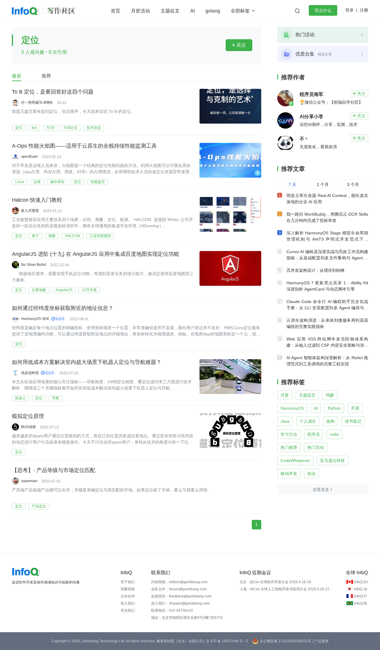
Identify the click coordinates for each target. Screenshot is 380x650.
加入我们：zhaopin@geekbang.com (180, 603)
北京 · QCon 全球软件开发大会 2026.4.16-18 (275, 582)
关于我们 (128, 582)
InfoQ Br (360, 603)
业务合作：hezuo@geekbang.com (179, 589)
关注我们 (128, 610)
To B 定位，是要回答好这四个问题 (53, 92)
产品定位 (39, 506)
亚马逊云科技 (332, 460)
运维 (37, 182)
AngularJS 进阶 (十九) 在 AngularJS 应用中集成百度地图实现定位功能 (95, 254)
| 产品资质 (321, 641)
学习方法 (289, 434)
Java (285, 421)
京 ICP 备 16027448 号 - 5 (227, 641)
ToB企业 (70, 128)
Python (334, 408)
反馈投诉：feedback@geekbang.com (181, 596)
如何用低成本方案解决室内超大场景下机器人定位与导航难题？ (87, 362)
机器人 (20, 398)
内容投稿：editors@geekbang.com (179, 582)
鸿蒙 (330, 395)
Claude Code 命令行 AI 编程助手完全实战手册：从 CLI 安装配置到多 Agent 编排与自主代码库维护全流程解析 (327, 307)
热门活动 (315, 447)
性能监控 (98, 182)
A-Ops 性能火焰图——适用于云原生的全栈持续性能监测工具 (84, 146)
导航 (55, 398)
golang (212, 10)
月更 (285, 395)
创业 (311, 473)
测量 (52, 236)
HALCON (72, 236)
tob (34, 128)
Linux (19, 182)
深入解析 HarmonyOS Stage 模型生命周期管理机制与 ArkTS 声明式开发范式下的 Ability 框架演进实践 (327, 239)
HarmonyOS (292, 408)
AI (192, 10)
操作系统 (57, 182)
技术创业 (94, 128)
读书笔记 (353, 421)
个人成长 (308, 421)
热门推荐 (289, 447)
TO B (50, 128)
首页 (115, 10)
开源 (355, 408)
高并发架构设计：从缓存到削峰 (315, 270)
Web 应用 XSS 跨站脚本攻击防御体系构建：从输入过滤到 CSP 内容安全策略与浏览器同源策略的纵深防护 (327, 345)
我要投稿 (128, 589)
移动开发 (289, 473)
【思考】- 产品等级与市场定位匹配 (53, 470)
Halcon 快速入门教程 (37, 200)
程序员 (313, 434)
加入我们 (128, 603)
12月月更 (89, 290)
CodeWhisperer (295, 460)
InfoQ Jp (360, 589)
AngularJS (64, 290)
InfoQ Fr (360, 596)
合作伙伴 (128, 596)
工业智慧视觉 (100, 236)
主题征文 (170, 10)
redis (334, 434)
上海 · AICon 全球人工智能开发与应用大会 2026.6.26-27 (285, 589)
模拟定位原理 (28, 416)
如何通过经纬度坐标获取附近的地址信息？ (62, 308)
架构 (330, 421)
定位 (18, 128)
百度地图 (39, 290)
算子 (35, 236)
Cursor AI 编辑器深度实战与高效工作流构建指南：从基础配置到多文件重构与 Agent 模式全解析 (327, 257)
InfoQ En (361, 582)
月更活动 (140, 10)
